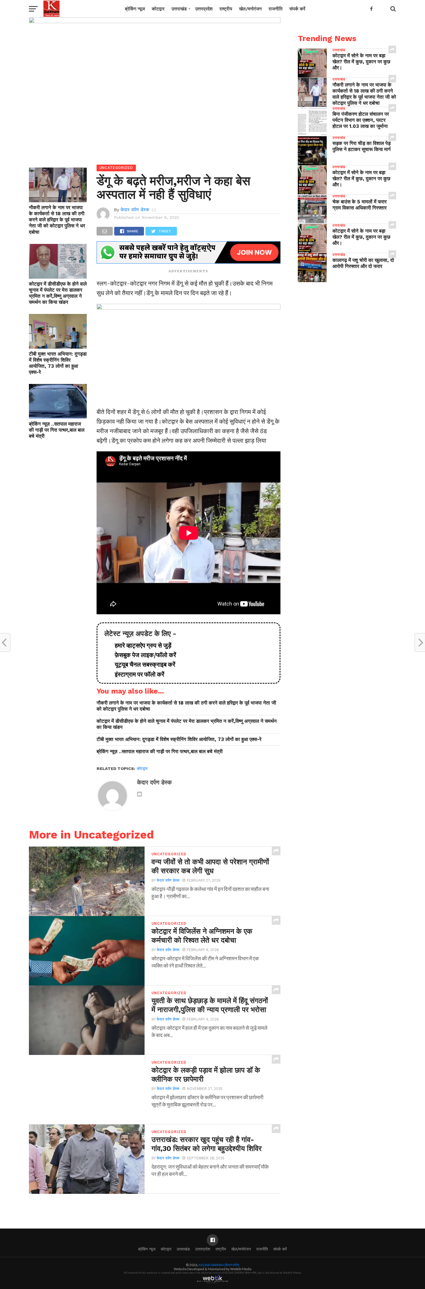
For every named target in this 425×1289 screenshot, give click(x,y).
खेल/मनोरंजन (250, 9)
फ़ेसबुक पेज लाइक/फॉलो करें (142, 655)
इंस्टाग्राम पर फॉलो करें (136, 674)
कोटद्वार (158, 9)
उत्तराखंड (179, 9)
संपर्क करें (297, 9)
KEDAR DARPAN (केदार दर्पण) (219, 1265)
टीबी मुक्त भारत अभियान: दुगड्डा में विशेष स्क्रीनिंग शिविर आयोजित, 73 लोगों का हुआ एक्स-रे (58, 363)
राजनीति (275, 9)
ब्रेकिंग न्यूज (135, 9)
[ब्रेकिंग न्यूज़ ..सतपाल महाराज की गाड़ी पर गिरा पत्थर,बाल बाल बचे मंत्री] (58, 416)
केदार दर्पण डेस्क (135, 209)
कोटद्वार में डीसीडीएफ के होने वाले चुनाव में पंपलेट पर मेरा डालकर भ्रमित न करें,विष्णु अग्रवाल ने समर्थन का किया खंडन (58, 293)
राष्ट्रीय (225, 9)
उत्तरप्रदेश (203, 9)
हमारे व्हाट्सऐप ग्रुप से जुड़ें (140, 645)
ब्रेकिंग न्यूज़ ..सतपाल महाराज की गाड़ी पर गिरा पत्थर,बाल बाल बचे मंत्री (56, 430)
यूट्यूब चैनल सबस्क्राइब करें (142, 664)
